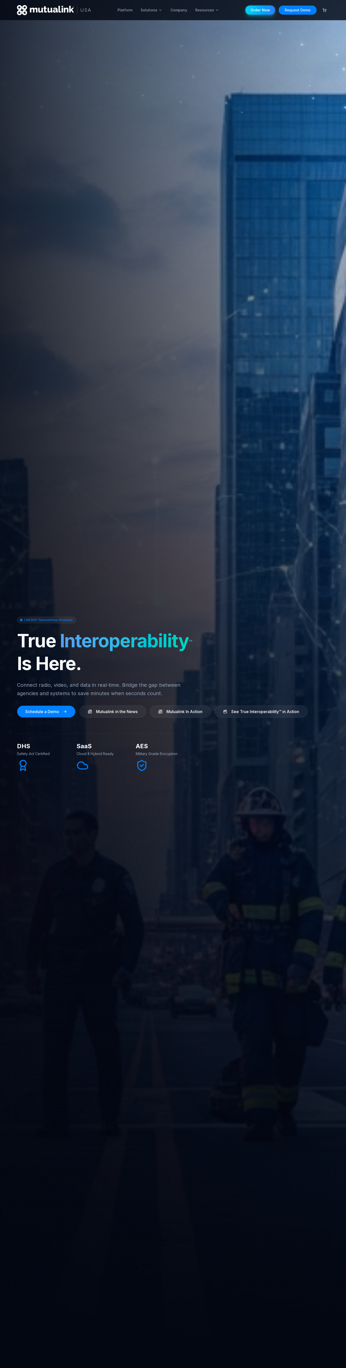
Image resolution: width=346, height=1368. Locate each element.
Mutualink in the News (117, 711)
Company (178, 10)
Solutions (149, 10)
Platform (125, 10)
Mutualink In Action (184, 711)
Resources (204, 10)
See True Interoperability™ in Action (265, 711)
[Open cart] (324, 10)
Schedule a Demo (42, 711)
